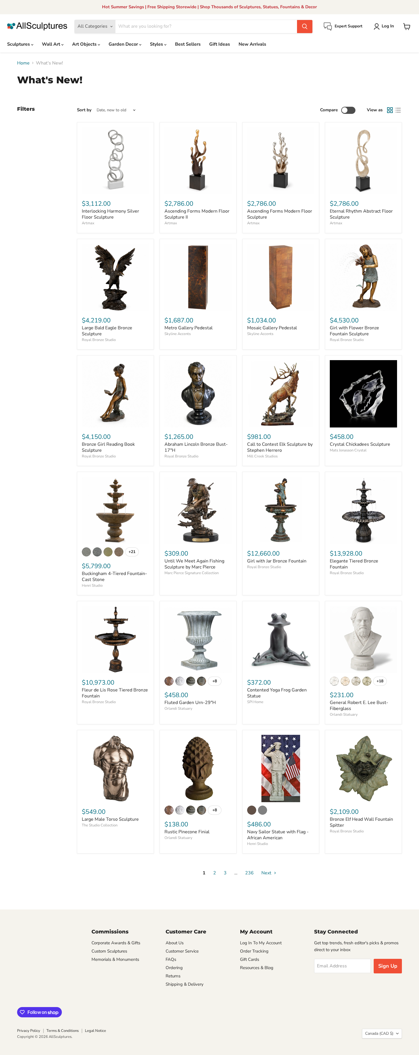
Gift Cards (249, 959)
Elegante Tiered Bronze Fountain (354, 564)
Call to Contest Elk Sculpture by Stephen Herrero (280, 447)
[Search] (304, 26)
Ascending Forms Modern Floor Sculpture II (196, 214)
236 (249, 873)
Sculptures (19, 44)
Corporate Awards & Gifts (115, 943)
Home (23, 63)
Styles (157, 44)
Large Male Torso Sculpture (110, 819)
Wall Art (51, 44)
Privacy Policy (28, 1030)
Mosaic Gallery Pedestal (272, 328)
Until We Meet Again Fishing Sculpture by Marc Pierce (194, 564)
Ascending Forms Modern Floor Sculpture (279, 214)
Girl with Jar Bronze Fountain (276, 561)
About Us (175, 943)
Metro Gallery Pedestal (188, 328)
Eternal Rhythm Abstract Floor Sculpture (361, 214)
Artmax (88, 223)
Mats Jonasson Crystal (348, 450)
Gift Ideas (219, 44)
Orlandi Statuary (178, 708)
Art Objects (85, 44)
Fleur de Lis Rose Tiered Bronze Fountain (115, 693)
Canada (379, 1033)
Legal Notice (95, 1030)
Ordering (174, 968)
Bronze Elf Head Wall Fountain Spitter (361, 822)
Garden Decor (124, 44)
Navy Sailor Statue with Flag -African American (278, 835)
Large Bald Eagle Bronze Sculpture (107, 331)
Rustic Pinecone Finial (187, 832)
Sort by (84, 110)
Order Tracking (254, 951)
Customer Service (182, 951)
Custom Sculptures (109, 951)
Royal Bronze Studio (99, 339)
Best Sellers (188, 44)
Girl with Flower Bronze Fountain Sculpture (354, 331)
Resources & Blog (256, 968)
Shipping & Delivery (185, 984)
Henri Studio (92, 585)
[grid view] (390, 110)
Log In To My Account (261, 943)
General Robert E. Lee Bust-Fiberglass (359, 705)
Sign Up (387, 966)
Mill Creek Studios (262, 456)
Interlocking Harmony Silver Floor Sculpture (110, 214)
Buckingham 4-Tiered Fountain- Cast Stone (114, 576)
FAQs (171, 959)
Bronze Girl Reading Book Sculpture (108, 447)
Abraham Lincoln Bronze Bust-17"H (196, 447)
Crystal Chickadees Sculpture (360, 444)
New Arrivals (252, 44)
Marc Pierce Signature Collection (191, 573)
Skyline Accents (177, 333)
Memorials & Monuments (115, 959)
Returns (173, 976)
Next (266, 873)
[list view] (398, 110)
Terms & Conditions (62, 1030)
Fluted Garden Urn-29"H (190, 702)
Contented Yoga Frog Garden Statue (277, 693)
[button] (385, 26)
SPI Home (255, 702)
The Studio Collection (99, 825)
